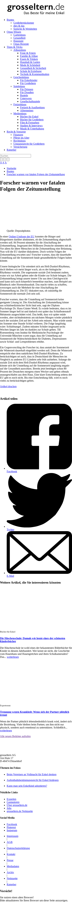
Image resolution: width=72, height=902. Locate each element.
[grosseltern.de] (36, 9)
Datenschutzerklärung (18, 848)
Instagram (12, 830)
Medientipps (19, 113)
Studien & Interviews (31, 125)
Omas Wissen (14, 31)
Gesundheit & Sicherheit (33, 68)
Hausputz (18, 40)
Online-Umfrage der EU (21, 236)
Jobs (9, 808)
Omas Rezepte (21, 44)
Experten (11, 799)
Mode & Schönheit (30, 65)
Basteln (24, 95)
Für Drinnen (26, 89)
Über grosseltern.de (17, 805)
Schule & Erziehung (31, 71)
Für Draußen (27, 92)
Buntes (10, 19)
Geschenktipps (21, 77)
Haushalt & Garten (30, 62)
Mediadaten (13, 866)
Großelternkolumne (23, 22)
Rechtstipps (19, 140)
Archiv (10, 872)
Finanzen (18, 134)
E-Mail (10, 576)
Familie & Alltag (29, 56)
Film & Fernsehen (29, 122)
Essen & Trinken (29, 59)
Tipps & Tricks (14, 47)
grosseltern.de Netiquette (20, 811)
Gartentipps (19, 34)
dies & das (18, 25)
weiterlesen (13, 656)
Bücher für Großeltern (32, 119)
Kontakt (11, 854)
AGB (10, 842)
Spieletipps (19, 86)
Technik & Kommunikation (34, 74)
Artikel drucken (8, 386)
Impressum (12, 836)
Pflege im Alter (21, 137)
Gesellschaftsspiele (30, 101)
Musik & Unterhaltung (32, 128)
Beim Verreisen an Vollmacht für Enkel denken (31, 774)
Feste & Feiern (28, 53)
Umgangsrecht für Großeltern (29, 143)
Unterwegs (26, 98)
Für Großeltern (28, 83)
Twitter (10, 529)
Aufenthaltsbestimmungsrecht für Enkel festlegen (33, 780)
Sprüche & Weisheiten (25, 28)
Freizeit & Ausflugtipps (32, 107)
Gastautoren (13, 802)
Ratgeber (11, 149)
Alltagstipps (19, 50)
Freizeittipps (19, 104)
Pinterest (11, 827)
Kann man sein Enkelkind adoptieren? (27, 785)
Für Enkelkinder (28, 80)
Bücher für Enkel (29, 116)
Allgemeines (26, 110)
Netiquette (12, 878)
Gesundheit (19, 37)
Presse (10, 860)
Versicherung (20, 146)
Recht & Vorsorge (16, 131)
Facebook (12, 471)
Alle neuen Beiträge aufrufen (15, 736)
